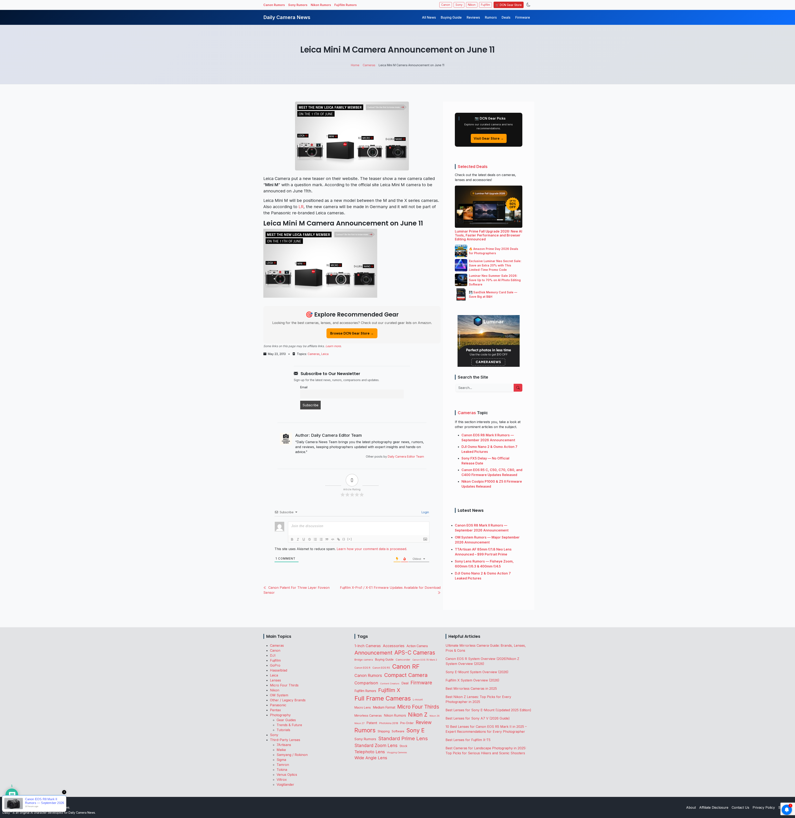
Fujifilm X (389, 690)
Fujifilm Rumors (345, 5)
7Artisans (284, 745)
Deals (506, 17)
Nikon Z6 (435, 716)
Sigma (281, 760)
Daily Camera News (286, 17)
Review (424, 722)
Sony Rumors (297, 5)
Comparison (366, 682)
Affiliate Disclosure (713, 807)
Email (303, 387)
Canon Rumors (274, 5)
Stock (403, 746)
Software (398, 731)
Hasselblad (278, 670)
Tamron (283, 765)
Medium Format (384, 707)
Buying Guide (451, 17)
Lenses (275, 680)
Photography (280, 715)
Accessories (394, 645)
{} (343, 539)
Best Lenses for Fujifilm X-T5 (468, 740)
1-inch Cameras (367, 646)
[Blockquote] (327, 539)
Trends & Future (289, 725)
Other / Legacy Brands (288, 700)
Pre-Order (407, 723)
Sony (459, 4)
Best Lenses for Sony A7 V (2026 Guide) (478, 718)
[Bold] (292, 539)
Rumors (491, 17)
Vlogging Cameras (397, 752)
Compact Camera (406, 675)
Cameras (314, 354)
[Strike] (309, 539)
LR (301, 206)
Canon (445, 4)
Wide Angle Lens (370, 757)
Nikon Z (418, 714)
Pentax (275, 710)
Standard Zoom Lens (376, 745)
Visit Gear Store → (489, 138)
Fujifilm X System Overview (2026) (472, 680)
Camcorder (403, 659)
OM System (279, 695)
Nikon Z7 (359, 723)
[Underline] (304, 539)
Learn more (333, 346)
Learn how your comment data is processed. (372, 549)
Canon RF (406, 666)
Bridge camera (363, 659)
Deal (404, 683)
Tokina (282, 770)
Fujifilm (485, 4)
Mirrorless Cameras (368, 715)
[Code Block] (333, 539)
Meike (281, 750)
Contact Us (740, 807)
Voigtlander (285, 784)
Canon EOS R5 (381, 667)
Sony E (415, 730)
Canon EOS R (362, 667)
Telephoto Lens (369, 751)
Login (425, 512)
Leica (325, 354)
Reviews (473, 17)
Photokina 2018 (388, 723)
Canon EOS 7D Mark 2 (424, 659)
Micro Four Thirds (284, 685)
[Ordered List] (315, 539)
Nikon (472, 4)
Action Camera (417, 646)
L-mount (418, 699)
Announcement (373, 652)
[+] (349, 539)
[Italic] (298, 539)
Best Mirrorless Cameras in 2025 (472, 688)
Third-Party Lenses (285, 740)
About (691, 807)
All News (429, 17)
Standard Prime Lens (403, 738)
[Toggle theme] (528, 5)
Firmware (522, 17)
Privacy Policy (764, 807)
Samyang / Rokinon (292, 755)
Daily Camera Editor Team (406, 456)
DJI (273, 655)
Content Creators (389, 683)
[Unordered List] (321, 539)
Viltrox (282, 779)
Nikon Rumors (321, 5)
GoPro (275, 665)
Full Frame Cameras (382, 698)
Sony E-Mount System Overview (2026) (477, 672)
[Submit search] (518, 388)
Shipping (384, 731)
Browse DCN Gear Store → (352, 333)
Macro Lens (362, 707)
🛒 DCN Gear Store (508, 5)
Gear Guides (286, 720)
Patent (371, 723)
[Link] (338, 539)
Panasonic (278, 705)
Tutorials (283, 730)
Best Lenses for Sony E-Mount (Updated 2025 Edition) (488, 710)
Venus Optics (287, 774)
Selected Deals (473, 166)
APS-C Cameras (414, 652)
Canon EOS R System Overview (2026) (476, 659)
